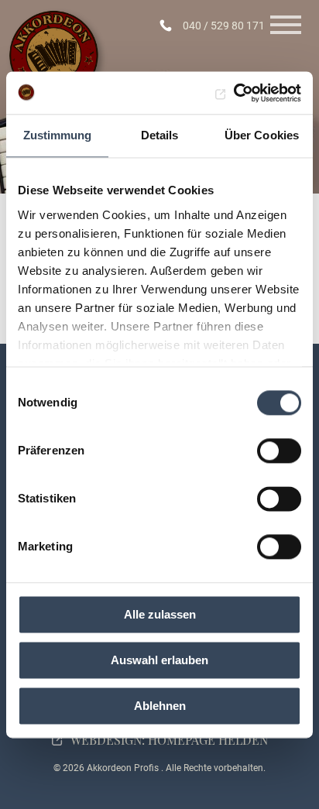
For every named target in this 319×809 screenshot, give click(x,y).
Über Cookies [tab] (262, 135)
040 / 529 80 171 (224, 25)
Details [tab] (160, 135)
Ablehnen (160, 705)
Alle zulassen (160, 614)
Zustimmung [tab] (57, 135)
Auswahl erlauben (159, 660)
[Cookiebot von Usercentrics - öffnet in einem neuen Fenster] (233, 93)
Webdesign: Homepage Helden (169, 740)
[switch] (279, 450)
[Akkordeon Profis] (57, 58)
